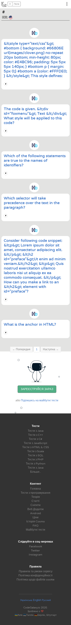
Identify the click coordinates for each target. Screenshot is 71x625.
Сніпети (35, 505)
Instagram (35, 554)
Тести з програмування (35, 493)
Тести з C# (35, 439)
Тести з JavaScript (35, 443)
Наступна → (51, 349)
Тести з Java (35, 431)
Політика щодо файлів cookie (35, 579)
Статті (35, 501)
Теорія (35, 497)
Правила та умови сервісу (35, 571)
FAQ (35, 525)
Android (35, 513)
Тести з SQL (35, 455)
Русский (46, 600)
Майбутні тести (35, 529)
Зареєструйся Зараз (37, 389)
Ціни (35, 517)
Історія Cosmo (35, 521)
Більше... (35, 472)
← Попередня (21, 349)
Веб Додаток (35, 509)
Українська (26, 600)
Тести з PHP (35, 459)
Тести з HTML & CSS (35, 447)
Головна (35, 488)
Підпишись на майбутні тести (39, 400)
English (37, 600)
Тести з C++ (35, 435)
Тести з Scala (35, 451)
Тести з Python (35, 463)
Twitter (35, 550)
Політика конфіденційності (35, 575)
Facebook (35, 546)
